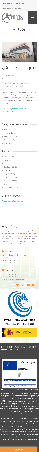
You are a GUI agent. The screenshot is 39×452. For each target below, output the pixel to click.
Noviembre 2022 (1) (11, 184)
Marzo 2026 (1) (9, 156)
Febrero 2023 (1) (10, 177)
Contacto (5, 258)
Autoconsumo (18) (10, 136)
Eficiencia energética (9, 260)
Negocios (8, 3)
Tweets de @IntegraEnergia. (12, 201)
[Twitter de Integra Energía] (18, 285)
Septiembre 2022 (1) (11, 188)
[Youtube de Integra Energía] (29, 285)
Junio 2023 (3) (9, 170)
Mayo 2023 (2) (9, 174)
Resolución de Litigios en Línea (12, 263)
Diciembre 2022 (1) (11, 181)
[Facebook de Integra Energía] (13, 285)
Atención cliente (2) (11, 133)
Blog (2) (7, 143)
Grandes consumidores (13, 9)
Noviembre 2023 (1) (11, 163)
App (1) (6, 129)
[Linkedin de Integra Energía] (23, 285)
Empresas (21, 3)
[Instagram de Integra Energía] (34, 285)
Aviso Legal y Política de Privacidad (14, 255)
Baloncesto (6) (9, 140)
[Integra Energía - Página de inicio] (12, 17)
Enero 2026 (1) (9, 160)
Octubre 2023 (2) (10, 167)
